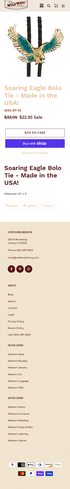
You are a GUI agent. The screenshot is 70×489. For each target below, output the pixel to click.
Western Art (15, 374)
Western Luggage (18, 380)
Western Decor (16, 406)
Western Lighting (18, 433)
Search (12, 301)
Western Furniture (18, 413)
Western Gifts (16, 387)
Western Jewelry (17, 367)
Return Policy (16, 328)
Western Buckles (17, 360)
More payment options (35, 152)
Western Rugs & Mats (20, 427)
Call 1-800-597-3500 (19, 334)
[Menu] (63, 6)
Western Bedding (18, 420)
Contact (12, 307)
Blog (10, 294)
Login (11, 314)
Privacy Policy (16, 321)
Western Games (17, 440)
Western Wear (16, 354)
